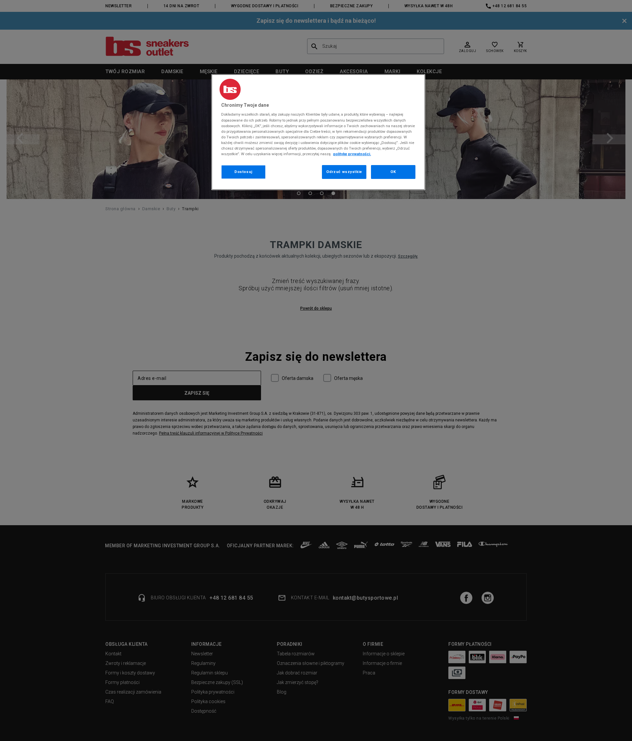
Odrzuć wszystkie (344, 171)
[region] (318, 132)
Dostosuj (243, 171)
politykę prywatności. (352, 154)
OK (393, 171)
